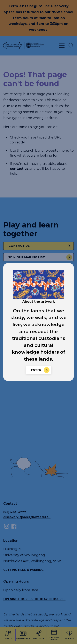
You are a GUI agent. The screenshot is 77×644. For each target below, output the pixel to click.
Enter (36, 370)
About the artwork (38, 302)
